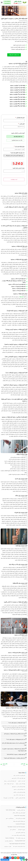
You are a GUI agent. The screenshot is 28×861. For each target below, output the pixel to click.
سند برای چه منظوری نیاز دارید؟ (17, 152)
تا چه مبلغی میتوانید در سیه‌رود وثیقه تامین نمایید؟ (14, 758)
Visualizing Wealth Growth (20, 841)
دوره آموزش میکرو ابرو (9, 841)
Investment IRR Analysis (20, 824)
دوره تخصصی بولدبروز (21, 810)
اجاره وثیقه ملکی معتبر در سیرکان (10, 781)
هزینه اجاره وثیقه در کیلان (9, 783)
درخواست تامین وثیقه (4, 859)
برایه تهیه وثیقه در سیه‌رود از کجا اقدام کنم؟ (16, 754)
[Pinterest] (13, 858)
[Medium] (15, 858)
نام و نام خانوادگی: (19, 117)
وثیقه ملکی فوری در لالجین (20, 798)
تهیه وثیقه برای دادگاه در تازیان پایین (18, 778)
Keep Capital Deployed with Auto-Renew (17, 843)
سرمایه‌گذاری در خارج (10, 818)
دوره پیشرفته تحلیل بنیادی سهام (19, 821)
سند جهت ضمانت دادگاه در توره (19, 795)
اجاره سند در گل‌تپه (21, 781)
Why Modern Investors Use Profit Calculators (16, 827)
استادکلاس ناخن (13, 829)
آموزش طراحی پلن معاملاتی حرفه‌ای (19, 812)
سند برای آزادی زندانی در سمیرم (19, 789)
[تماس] (26, 860)
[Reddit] (18, 858)
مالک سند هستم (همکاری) (17, 140)
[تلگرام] (22, 860)
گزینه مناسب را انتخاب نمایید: (17, 133)
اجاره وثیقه (22, 296)
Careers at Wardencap (9, 838)
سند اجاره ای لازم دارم (18, 136)
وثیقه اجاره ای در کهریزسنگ (8, 798)
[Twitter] (10, 858)
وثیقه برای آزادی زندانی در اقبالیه (19, 792)
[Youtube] (5, 858)
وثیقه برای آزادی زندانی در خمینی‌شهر (18, 786)
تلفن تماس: (21, 124)
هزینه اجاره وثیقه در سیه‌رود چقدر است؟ (16, 722)
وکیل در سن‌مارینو (7, 846)
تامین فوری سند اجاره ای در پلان (19, 775)
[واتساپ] (24, 860)
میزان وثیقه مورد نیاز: (19, 146)
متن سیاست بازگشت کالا (20, 838)
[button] (2, 2)
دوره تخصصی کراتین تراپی (20, 832)
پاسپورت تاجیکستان (21, 829)
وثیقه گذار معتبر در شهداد (20, 783)
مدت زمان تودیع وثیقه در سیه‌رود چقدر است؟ (15, 739)
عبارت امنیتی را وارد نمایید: (18, 168)
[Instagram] (7, 858)
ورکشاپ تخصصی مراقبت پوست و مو (18, 835)
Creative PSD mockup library (19, 815)
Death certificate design (10, 810)
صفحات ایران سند (14, 854)
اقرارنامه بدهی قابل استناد (20, 818)
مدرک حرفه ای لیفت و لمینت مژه (19, 846)
